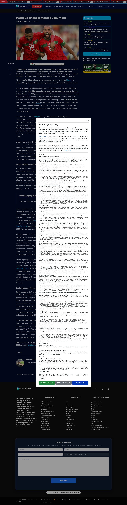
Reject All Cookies (63, 383)
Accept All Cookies (46, 383)
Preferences (80, 383)
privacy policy (67, 150)
